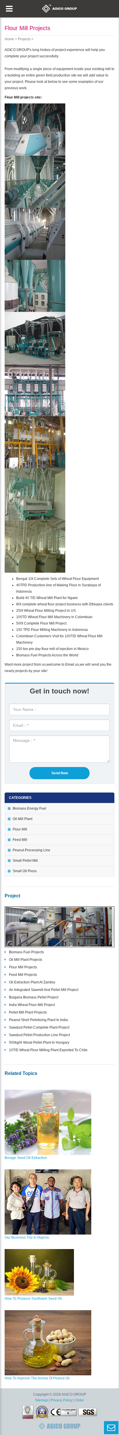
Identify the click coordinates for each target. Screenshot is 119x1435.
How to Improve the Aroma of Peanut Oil (37, 1378)
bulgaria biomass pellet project (33, 997)
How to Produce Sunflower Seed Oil (33, 1299)
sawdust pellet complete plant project (39, 1027)
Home (9, 39)
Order (79, 1400)
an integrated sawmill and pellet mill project (43, 990)
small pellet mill (25, 861)
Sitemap (41, 1400)
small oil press (25, 871)
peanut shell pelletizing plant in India (38, 1020)
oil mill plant (22, 819)
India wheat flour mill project (32, 1005)
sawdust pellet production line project (39, 1035)
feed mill (20, 840)
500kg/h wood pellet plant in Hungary (39, 1042)
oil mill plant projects (25, 960)
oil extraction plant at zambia (32, 982)
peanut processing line (31, 850)
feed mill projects (23, 975)
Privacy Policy (61, 1400)
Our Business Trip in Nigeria (27, 1237)
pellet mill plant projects (28, 1012)
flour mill (20, 829)
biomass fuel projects (26, 952)
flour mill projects (23, 967)
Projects (24, 39)
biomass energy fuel (29, 808)
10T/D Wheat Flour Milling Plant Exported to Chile (48, 1050)
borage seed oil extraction (26, 1158)
